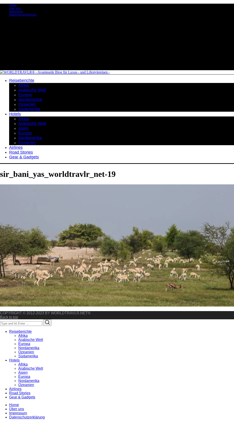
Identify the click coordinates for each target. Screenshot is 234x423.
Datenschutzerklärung (23, 14)
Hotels (14, 360)
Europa (24, 344)
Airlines (15, 389)
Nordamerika (28, 348)
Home (13, 5)
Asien (23, 372)
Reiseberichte (20, 331)
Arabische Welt (30, 340)
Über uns (15, 8)
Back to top (9, 317)
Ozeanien (26, 352)
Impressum (16, 11)
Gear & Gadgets (22, 397)
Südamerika (28, 356)
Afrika (23, 336)
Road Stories (19, 393)
